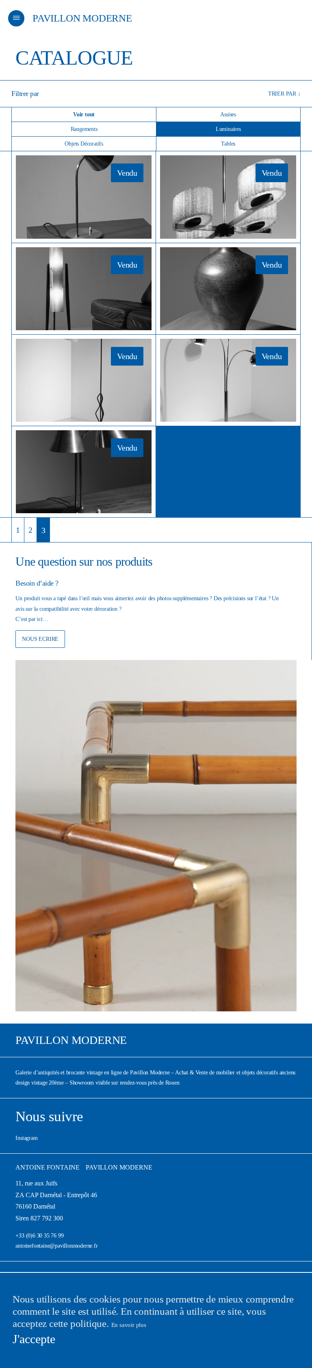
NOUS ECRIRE (40, 639)
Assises (228, 114)
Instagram (26, 1138)
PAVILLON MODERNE (82, 18)
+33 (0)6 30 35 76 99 (39, 1236)
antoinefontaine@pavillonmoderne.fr (56, 1246)
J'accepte (34, 1339)
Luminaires (228, 129)
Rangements (84, 129)
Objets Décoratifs (84, 144)
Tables (228, 144)
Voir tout (84, 114)
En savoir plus (128, 1325)
